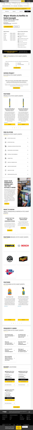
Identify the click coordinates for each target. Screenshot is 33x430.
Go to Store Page (9, 381)
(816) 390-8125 (8, 376)
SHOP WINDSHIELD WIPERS (8, 26)
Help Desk (3, 419)
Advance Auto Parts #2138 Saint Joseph (24, 372)
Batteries (14, 11)
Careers (11, 418)
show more (6, 122)
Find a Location (16, 407)
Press (10, 419)
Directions (17, 26)
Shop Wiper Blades (17, 67)
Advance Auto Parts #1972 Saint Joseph (10, 372)
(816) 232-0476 (21, 376)
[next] (20, 127)
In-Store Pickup (22, 419)
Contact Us (3, 418)
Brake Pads (7, 11)
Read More (6, 203)
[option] (9, 112)
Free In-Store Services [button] (8, 384)
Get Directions (10, 379)
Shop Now (9, 124)
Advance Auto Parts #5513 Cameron (10, 390)
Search (23, 1)
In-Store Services (22, 418)
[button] (16, 138)
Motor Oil (21, 11)
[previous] (12, 127)
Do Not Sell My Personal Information (26, 425)
